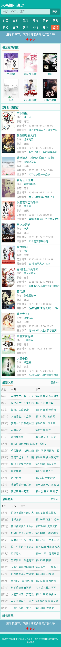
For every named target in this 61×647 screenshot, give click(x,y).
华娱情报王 (23, 113)
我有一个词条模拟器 (22, 423)
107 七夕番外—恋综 (39, 174)
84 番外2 (40, 443)
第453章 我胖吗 (44, 573)
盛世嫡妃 (22, 247)
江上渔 (27, 206)
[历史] (4, 519)
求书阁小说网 (13, 5)
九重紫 (11, 74)
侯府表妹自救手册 (27, 202)
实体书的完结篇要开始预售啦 (44, 285)
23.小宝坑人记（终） (40, 263)
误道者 (27, 362)
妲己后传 (16, 477)
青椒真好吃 (30, 183)
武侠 (25, 20)
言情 (15, 27)
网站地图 (30, 642)
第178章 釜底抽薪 (45, 512)
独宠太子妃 (23, 314)
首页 (5, 20)
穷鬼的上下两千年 (27, 269)
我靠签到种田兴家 (21, 484)
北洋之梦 (16, 519)
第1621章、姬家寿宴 (47, 553)
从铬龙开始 (23, 224)
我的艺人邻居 (25, 180)
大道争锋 (22, 358)
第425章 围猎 (43, 560)
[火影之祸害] (50, 80)
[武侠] (4, 450)
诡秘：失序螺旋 (20, 409)
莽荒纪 (21, 291)
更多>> (55, 382)
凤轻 (26, 250)
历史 (45, 20)
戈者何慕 (28, 139)
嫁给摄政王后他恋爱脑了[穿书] (35, 157)
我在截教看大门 (26, 135)
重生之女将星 (25, 336)
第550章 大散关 (44, 607)
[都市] (4, 416)
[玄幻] (4, 409)
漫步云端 (28, 317)
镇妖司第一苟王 (20, 491)
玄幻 (15, 20)
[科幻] (4, 396)
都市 (35, 20)
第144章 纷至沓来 (45, 409)
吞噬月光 (16, 430)
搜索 (55, 11)
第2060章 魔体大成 (46, 601)
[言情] (4, 443)
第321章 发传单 (44, 402)
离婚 (50, 74)
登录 (55, 27)
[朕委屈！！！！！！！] (11, 80)
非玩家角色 (30, 273)
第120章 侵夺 (43, 430)
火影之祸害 (50, 100)
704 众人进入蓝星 (45, 587)
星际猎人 (16, 553)
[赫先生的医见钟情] (30, 54)
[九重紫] (11, 54)
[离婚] (50, 54)
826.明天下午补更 (38, 241)
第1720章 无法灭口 (46, 526)
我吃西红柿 (30, 295)
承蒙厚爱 (16, 470)
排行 (35, 27)
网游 (55, 20)
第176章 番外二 (44, 470)
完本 (45, 27)
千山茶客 (28, 340)
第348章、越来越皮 (46, 533)
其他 (25, 27)
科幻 (5, 27)
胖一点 (27, 117)
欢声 (26, 228)
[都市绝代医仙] (30, 80)
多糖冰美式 (30, 161)
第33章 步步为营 (45, 477)
